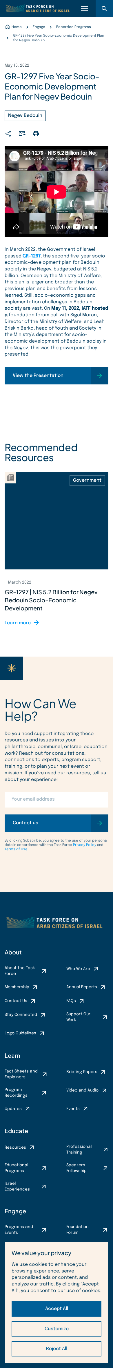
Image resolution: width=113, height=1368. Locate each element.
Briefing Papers (81, 1072)
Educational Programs (16, 1168)
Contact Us (16, 1001)
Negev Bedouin (25, 115)
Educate (16, 1130)
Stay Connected (21, 1015)
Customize (57, 1328)
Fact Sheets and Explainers (21, 1074)
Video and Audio (82, 1090)
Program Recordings (16, 1093)
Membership (17, 987)
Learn (12, 1055)
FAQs (71, 1001)
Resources (15, 1147)
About (13, 952)
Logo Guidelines (20, 1033)
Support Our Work (78, 1017)
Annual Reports (81, 987)
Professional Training (79, 1149)
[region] (56, 1302)
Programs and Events (19, 1230)
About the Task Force (20, 971)
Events (73, 1109)
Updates (13, 1109)
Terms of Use (16, 849)
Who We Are (78, 969)
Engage (15, 1210)
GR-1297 (32, 256)
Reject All (56, 1348)
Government (87, 480)
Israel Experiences (17, 1186)
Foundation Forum (77, 1230)
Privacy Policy (84, 845)
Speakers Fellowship (76, 1168)
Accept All (56, 1308)
